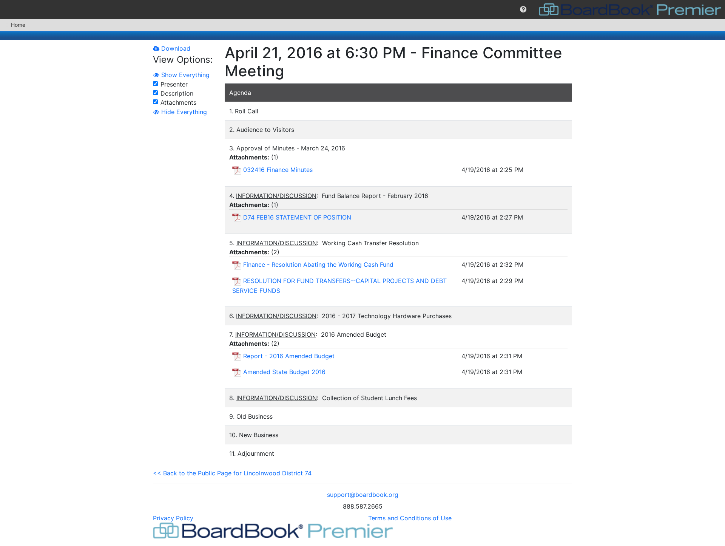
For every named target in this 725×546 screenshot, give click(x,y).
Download (174, 48)
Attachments (178, 102)
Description (176, 93)
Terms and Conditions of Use (410, 518)
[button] (523, 9)
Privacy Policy (173, 518)
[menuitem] (523, 9)
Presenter (174, 84)
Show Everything (184, 75)
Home (18, 25)
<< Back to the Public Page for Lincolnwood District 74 (232, 473)
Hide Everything (183, 112)
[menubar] (362, 9)
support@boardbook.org (362, 494)
